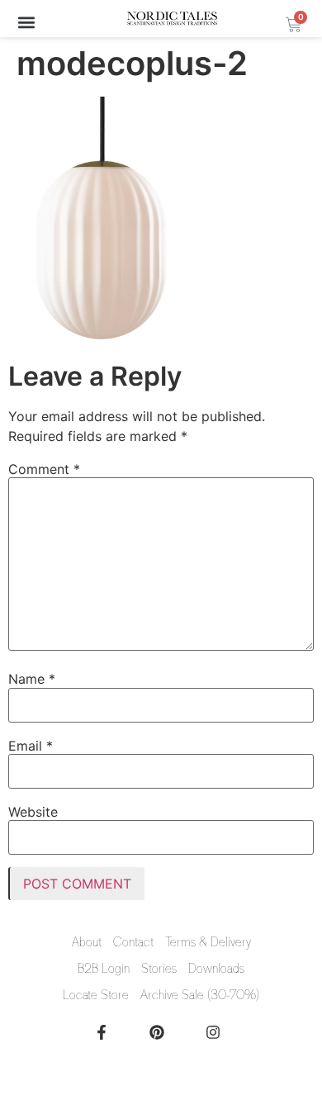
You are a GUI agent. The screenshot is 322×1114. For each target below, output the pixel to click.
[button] (26, 22)
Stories (159, 968)
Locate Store (96, 995)
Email (30, 745)
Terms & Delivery (208, 942)
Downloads (216, 968)
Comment (44, 469)
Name (31, 678)
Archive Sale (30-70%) (199, 995)
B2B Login (104, 968)
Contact (133, 942)
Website (33, 811)
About (87, 942)
